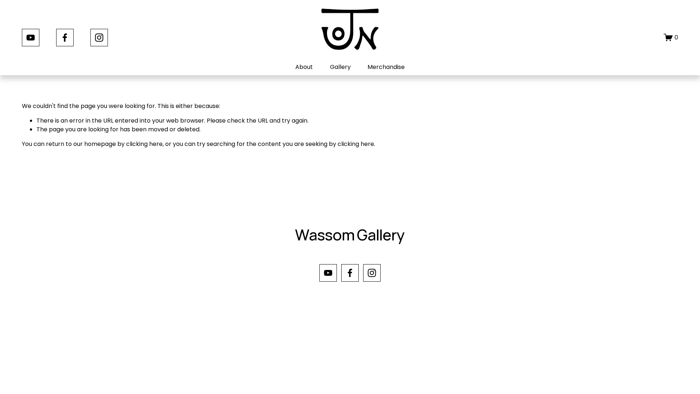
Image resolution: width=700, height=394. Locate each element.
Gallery (340, 67)
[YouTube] (30, 37)
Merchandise (386, 67)
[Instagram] (99, 37)
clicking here (144, 144)
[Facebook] (65, 37)
